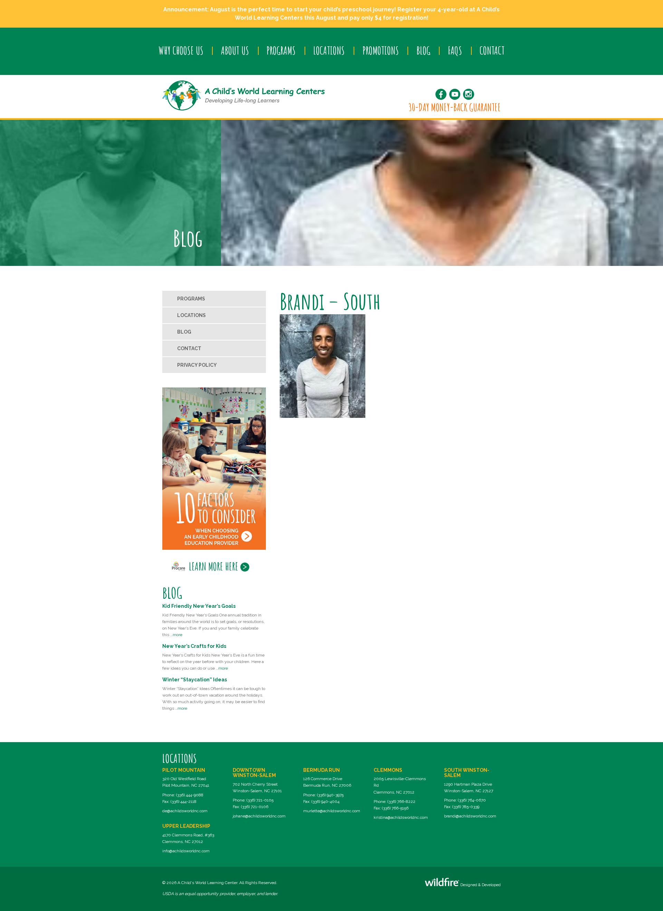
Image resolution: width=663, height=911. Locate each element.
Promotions (381, 50)
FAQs (455, 50)
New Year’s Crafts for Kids (194, 646)
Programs (281, 50)
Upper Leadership (186, 826)
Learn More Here (213, 566)
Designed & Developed (480, 885)
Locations (329, 50)
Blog (423, 50)
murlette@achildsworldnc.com (331, 810)
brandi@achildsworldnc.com (470, 816)
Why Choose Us (180, 50)
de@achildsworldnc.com (185, 810)
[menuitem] (181, 50)
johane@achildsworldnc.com (259, 816)
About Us (235, 50)
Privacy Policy (197, 365)
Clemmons (388, 770)
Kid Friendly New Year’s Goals (199, 606)
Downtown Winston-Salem (254, 772)
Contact (492, 50)
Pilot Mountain (183, 770)
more (177, 634)
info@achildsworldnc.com (186, 850)
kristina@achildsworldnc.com (401, 817)
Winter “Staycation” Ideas (194, 679)
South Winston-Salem (466, 772)
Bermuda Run (321, 770)
